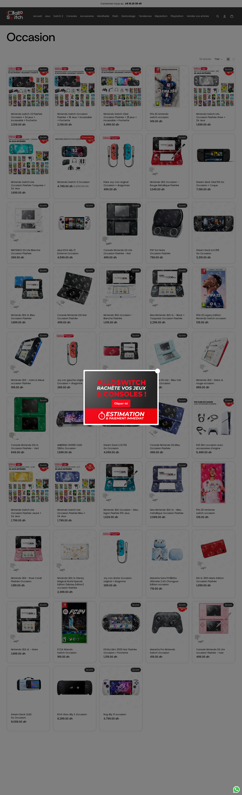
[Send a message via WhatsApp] (236, 789)
